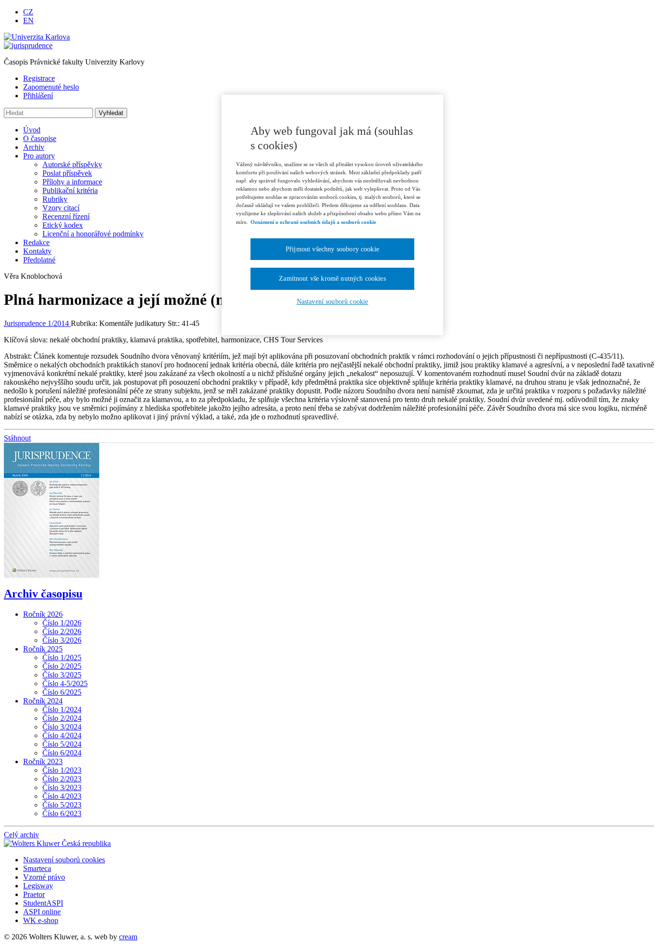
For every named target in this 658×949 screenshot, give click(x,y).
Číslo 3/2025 (61, 675)
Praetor (34, 894)
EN (28, 20)
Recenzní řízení (66, 216)
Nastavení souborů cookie (332, 301)
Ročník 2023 (43, 761)
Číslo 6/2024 (61, 753)
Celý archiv (21, 835)
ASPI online (42, 912)
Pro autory (39, 156)
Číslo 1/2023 (61, 770)
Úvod (31, 130)
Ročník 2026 (43, 614)
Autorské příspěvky (72, 164)
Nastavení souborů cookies (64, 860)
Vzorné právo (44, 877)
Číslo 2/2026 (61, 631)
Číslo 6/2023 (61, 813)
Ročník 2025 (43, 649)
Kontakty (37, 251)
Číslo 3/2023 (61, 787)
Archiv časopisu (43, 593)
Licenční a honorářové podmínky (93, 234)
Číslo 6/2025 (61, 692)
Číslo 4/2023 (61, 796)
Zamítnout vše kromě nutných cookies (332, 278)
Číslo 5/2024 (61, 744)
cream (128, 937)
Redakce (36, 242)
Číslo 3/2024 (61, 727)
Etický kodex (62, 225)
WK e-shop (40, 920)
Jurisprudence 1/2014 (37, 323)
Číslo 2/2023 (61, 779)
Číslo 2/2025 (61, 666)
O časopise (39, 138)
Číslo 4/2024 (61, 735)
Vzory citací (60, 208)
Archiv (33, 147)
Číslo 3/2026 (61, 640)
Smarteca (37, 868)
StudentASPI (43, 903)
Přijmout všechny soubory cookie (332, 249)
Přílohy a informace (72, 182)
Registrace (39, 78)
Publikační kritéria (70, 190)
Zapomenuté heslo (51, 87)
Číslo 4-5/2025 (65, 683)
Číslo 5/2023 (61, 805)
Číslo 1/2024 (61, 709)
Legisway (38, 886)
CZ (28, 12)
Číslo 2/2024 (61, 718)
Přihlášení (38, 95)
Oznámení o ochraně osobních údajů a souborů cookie (313, 222)
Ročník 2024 (43, 701)
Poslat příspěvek (67, 173)
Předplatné (39, 260)
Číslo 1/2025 (61, 657)
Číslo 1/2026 (61, 623)
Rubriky (54, 199)
